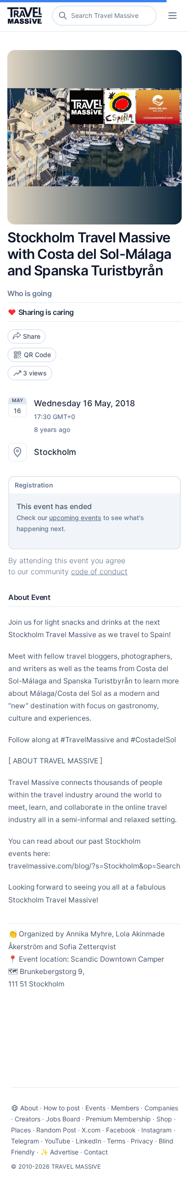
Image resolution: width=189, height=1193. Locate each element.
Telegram (25, 1141)
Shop (164, 1119)
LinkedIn (88, 1141)
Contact (96, 1152)
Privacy (142, 1141)
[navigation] (172, 15)
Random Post (56, 1130)
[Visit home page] (26, 15)
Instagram (156, 1130)
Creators (27, 1119)
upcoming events (75, 517)
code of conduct (99, 571)
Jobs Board (63, 1119)
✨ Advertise (59, 1152)
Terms (116, 1141)
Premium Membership (118, 1119)
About (29, 1108)
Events (95, 1108)
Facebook (121, 1130)
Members (125, 1108)
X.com (91, 1130)
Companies (161, 1108)
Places (21, 1130)
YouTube (57, 1141)
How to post (62, 1108)
